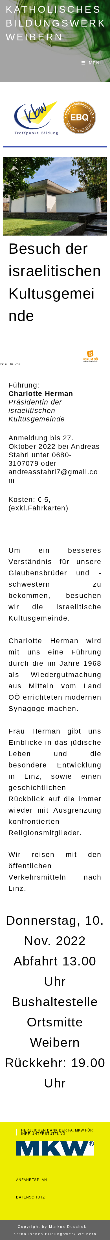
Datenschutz (30, 1197)
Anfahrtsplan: (32, 1180)
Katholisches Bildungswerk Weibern (56, 23)
